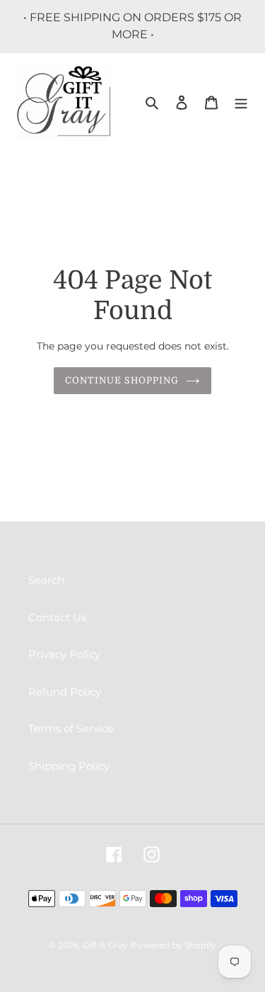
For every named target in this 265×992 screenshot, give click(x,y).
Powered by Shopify (173, 945)
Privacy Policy (64, 654)
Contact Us (57, 617)
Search (46, 580)
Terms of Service (71, 728)
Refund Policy (64, 691)
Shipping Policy (69, 766)
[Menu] (241, 102)
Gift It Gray (105, 945)
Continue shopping (122, 380)
